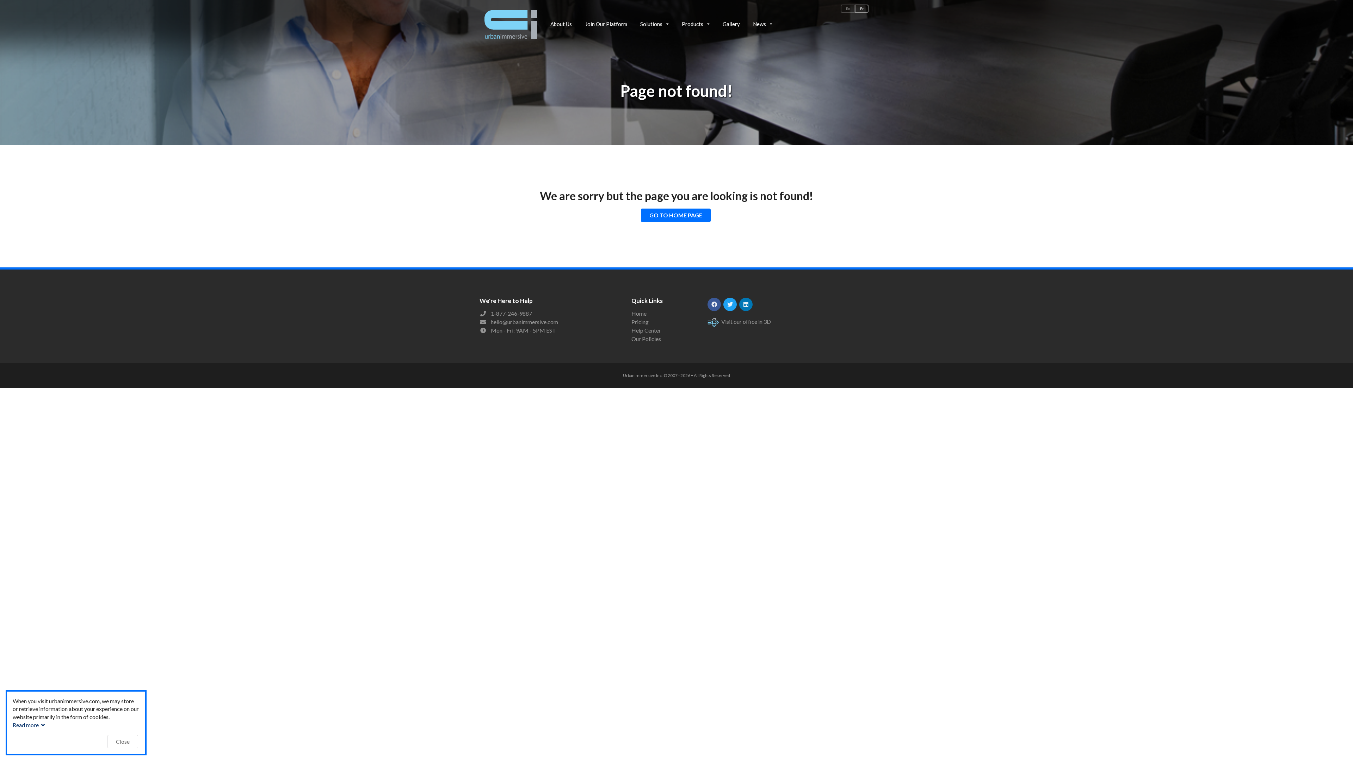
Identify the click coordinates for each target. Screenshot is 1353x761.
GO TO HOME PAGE (675, 215)
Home (639, 313)
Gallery (731, 24)
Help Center (646, 330)
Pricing (640, 321)
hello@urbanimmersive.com (524, 321)
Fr (862, 9)
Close (123, 741)
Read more (26, 725)
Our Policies (646, 338)
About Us (561, 24)
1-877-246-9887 (511, 313)
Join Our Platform (606, 24)
